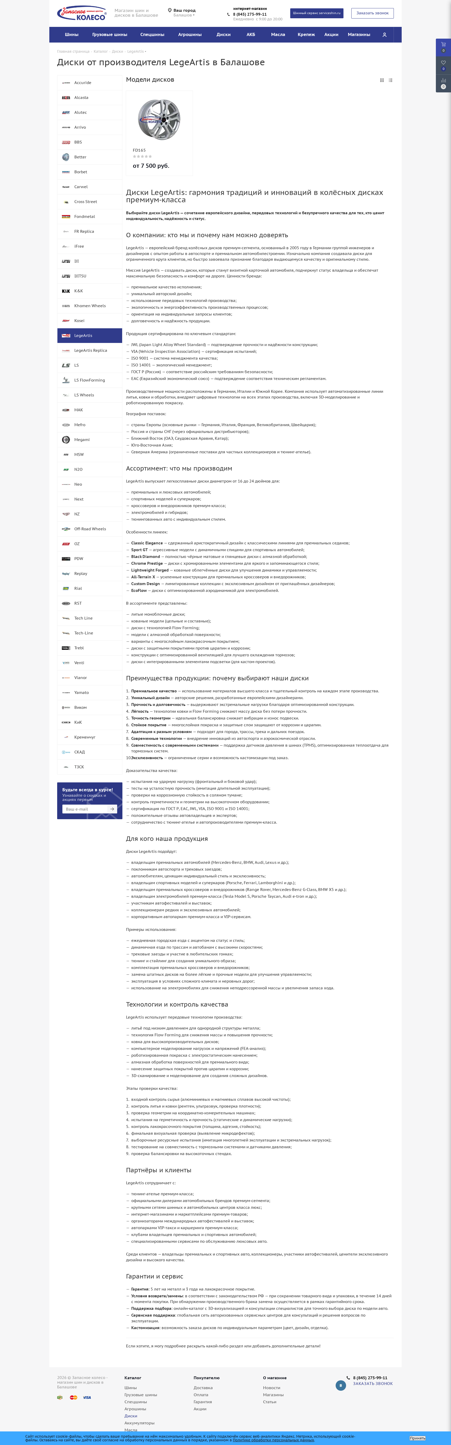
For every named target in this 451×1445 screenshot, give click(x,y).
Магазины (273, 1394)
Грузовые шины (140, 1394)
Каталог (132, 1377)
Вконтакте (341, 1385)
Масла (130, 1429)
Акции (200, 1408)
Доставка (203, 1387)
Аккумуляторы (139, 1422)
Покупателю (207, 1377)
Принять (417, 1438)
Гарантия (203, 1401)
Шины (130, 1387)
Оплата (201, 1394)
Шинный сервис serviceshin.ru (317, 13)
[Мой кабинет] (384, 35)
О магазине (275, 1377)
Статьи (269, 1401)
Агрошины (135, 1408)
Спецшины (135, 1401)
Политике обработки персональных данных (273, 1440)
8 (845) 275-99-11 (250, 14)
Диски (130, 1415)
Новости (271, 1387)
